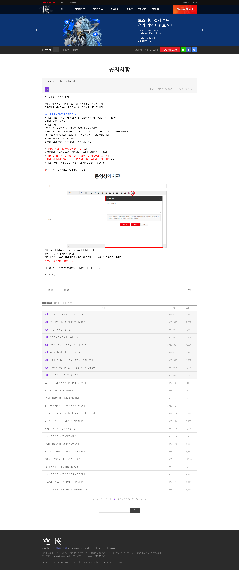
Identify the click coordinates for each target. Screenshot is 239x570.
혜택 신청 (65, 50)
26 (121, 499)
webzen (49, 2)
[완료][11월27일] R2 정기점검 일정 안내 (62, 398)
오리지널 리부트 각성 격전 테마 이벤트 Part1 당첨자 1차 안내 (70, 413)
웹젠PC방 (99, 548)
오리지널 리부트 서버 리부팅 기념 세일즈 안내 (69, 345)
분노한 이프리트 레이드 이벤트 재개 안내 (61, 436)
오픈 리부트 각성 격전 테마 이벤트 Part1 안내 (68, 322)
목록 (189, 290)
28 (129, 499)
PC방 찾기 (75, 50)
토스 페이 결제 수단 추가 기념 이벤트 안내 (67, 352)
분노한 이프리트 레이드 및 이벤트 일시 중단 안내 (65, 474)
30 (137, 499)
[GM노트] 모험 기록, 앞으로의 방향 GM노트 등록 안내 (72, 367)
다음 (202, 30)
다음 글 (66, 290)
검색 (135, 510)
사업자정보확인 (99, 556)
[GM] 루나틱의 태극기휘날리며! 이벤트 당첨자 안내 (71, 360)
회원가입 (186, 2)
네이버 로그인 (183, 49)
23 (110, 499)
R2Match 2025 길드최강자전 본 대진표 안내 (63, 459)
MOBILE (73, 2)
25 (117, 499)
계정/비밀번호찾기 (151, 50)
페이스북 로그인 (188, 49)
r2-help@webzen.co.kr (62, 556)
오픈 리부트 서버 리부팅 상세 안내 (59, 390)
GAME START (185, 9)
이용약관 (46, 548)
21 (102, 499)
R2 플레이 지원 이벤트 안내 (61, 329)
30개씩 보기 (58, 303)
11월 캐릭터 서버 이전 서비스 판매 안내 (61, 428)
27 (125, 499)
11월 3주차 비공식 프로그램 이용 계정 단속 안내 (65, 406)
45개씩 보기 (68, 303)
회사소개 (88, 548)
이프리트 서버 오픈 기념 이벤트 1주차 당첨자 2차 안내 (67, 489)
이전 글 (50, 290)
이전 (37, 30)
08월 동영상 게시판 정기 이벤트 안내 (65, 375)
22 (106, 499)
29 (133, 499)
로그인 (195, 2)
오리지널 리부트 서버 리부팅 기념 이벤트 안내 (69, 314)
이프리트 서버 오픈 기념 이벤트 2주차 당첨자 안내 (65, 482)
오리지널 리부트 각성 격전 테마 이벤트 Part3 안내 (65, 383)
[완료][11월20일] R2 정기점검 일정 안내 (62, 444)
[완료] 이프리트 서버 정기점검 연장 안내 (61, 466)
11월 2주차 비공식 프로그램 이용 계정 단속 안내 (65, 451)
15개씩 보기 (47, 303)
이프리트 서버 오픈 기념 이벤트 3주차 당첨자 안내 (65, 421)
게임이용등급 (111, 548)
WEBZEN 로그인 (170, 49)
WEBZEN (46, 541)
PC (62, 2)
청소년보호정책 (76, 548)
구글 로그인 (194, 49)
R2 (46, 9)
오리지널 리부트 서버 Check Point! (64, 337)
